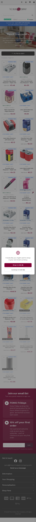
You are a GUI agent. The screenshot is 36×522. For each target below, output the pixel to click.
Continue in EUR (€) (18, 270)
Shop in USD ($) (18, 265)
